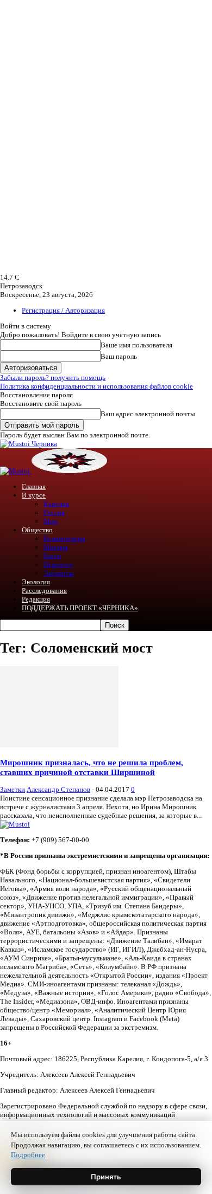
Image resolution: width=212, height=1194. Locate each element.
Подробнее (28, 1155)
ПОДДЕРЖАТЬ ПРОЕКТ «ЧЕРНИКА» (80, 608)
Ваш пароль (119, 356)
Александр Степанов (58, 789)
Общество (37, 530)
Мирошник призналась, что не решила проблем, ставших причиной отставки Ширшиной (91, 767)
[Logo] (16, 471)
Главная (34, 486)
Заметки (12, 789)
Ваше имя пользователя (136, 345)
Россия (54, 512)
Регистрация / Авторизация (63, 310)
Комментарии (64, 538)
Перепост (58, 564)
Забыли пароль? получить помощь (52, 377)
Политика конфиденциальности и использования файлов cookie (96, 386)
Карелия (56, 504)
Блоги (52, 556)
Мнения (55, 547)
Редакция (36, 599)
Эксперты (58, 573)
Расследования (44, 590)
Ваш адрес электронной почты (148, 414)
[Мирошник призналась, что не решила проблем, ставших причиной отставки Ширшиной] (59, 745)
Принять (106, 1176)
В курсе (34, 495)
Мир (50, 521)
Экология (36, 582)
